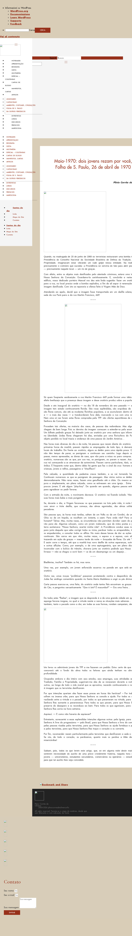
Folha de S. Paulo (14, 108)
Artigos (15, 95)
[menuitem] (68, 7)
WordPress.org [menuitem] (19, 11)
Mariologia (16, 128)
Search (53, 58)
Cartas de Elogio (14, 155)
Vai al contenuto (10, 36)
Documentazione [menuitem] (20, 14)
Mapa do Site (18, 217)
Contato (16, 220)
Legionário (11, 99)
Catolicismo (11, 102)
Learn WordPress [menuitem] (20, 17)
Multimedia (16, 73)
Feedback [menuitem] (16, 23)
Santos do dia (14, 209)
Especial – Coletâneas (15, 152)
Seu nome (9, 890)
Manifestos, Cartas (14, 159)
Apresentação (17, 64)
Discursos (16, 122)
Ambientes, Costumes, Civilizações (20, 105)
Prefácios (16, 125)
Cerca (32, 30)
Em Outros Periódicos (15, 111)
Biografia (16, 67)
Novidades (16, 61)
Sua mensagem (12, 907)
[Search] (45, 64)
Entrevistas (16, 116)
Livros (14, 119)
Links (15, 214)
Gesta (14, 70)
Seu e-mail (9, 895)
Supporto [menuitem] (15, 20)
